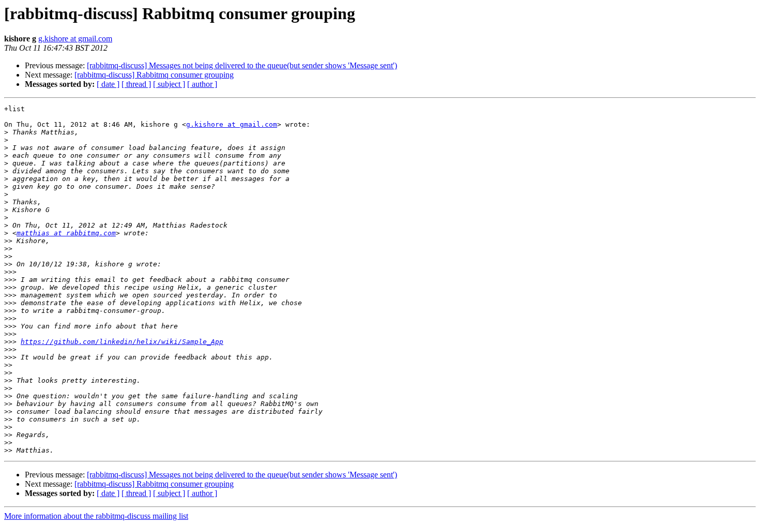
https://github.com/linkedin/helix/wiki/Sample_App (122, 342)
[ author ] (202, 84)
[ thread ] (136, 84)
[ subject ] (169, 84)
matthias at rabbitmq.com (66, 233)
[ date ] (108, 84)
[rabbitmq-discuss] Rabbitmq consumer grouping (154, 74)
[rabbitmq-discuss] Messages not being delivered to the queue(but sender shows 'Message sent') (242, 65)
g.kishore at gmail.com (75, 38)
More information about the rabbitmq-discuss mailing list (96, 516)
